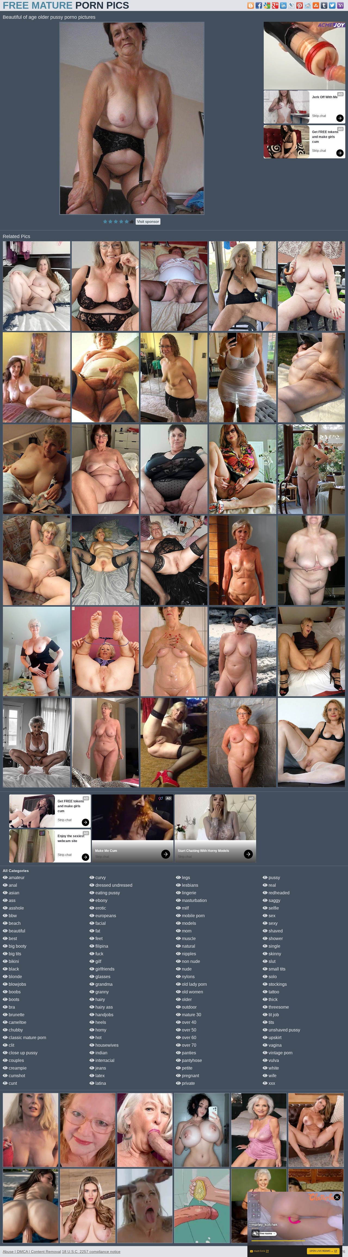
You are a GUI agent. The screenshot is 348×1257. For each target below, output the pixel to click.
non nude (190, 961)
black (13, 969)
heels (100, 1022)
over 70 (188, 1045)
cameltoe (17, 1022)
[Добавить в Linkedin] (283, 5)
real (272, 885)
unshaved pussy (284, 1030)
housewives (106, 1045)
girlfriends (104, 969)
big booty (17, 946)
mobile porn (193, 915)
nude (186, 969)
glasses (102, 976)
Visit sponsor (148, 221)
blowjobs (17, 984)
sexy (273, 923)
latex (99, 1075)
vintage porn (280, 1052)
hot (97, 1037)
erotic (100, 908)
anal (12, 885)
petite (186, 1068)
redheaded (279, 893)
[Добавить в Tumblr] (324, 5)
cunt (12, 1083)
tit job (273, 1014)
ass (11, 900)
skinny (274, 953)
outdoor (189, 1007)
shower (275, 938)
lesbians (189, 885)
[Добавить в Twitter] (332, 5)
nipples (188, 953)
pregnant (190, 1075)
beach (14, 923)
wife (272, 1075)
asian (13, 893)
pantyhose (191, 1060)
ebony (100, 900)
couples (16, 1060)
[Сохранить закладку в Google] (267, 5)
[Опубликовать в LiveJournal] (291, 5)
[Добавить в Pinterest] (299, 5)
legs (185, 877)
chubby (15, 1030)
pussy (274, 877)
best (12, 938)
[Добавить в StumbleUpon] (316, 5)
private (188, 1083)
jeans (100, 1068)
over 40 (188, 1022)
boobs (14, 992)
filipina (101, 946)
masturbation (194, 900)
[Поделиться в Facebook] (259, 5)
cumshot (16, 1075)
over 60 (188, 1037)
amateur (16, 877)
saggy (274, 900)
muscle (188, 938)
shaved (275, 931)
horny (100, 1030)
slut (271, 961)
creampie (17, 1068)
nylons (188, 976)
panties (188, 1052)
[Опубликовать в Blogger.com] (250, 5)
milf (185, 908)
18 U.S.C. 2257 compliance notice (91, 1251)
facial (100, 923)
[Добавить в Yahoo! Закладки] (340, 5)
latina (100, 1083)
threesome (278, 1007)
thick (273, 999)
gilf (97, 961)
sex (271, 915)
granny (101, 992)
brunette (16, 1014)
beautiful (16, 931)
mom (186, 931)
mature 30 (191, 1014)
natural (188, 946)
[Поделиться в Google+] (275, 5)
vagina (275, 1045)
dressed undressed (113, 885)
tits (271, 1022)
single (274, 946)
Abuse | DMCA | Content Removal (32, 1251)
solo (272, 976)
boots (13, 999)
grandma (103, 984)
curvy (100, 877)
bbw (12, 915)
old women (192, 992)
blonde (15, 976)
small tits (276, 969)
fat (97, 931)
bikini (13, 961)
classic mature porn (27, 1037)
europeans (105, 915)
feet (98, 938)
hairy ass (103, 1007)
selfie (273, 908)
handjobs (103, 1014)
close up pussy (23, 1052)
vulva (273, 1060)
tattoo (273, 992)
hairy (99, 999)
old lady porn (194, 984)
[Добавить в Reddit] (307, 5)
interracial (104, 1060)
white (273, 1068)
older (186, 999)
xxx (271, 1083)
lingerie (188, 893)
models (188, 923)
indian (100, 1052)
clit (11, 1045)
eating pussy (107, 893)
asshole (16, 908)
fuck (98, 953)
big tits (14, 953)
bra (11, 1007)
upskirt (274, 1037)
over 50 (188, 1030)
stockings (277, 984)
